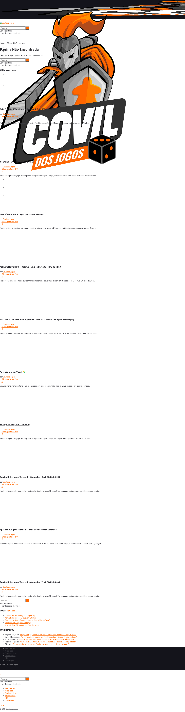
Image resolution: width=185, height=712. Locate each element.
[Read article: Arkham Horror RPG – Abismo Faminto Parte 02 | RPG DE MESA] (92, 247)
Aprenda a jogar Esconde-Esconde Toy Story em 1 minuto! (28, 529)
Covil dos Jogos (9, 114)
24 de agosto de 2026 (10, 379)
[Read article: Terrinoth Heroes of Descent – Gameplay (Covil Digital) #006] (92, 457)
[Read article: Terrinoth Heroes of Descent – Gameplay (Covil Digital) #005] (92, 563)
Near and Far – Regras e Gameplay (17, 161)
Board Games (10, 655)
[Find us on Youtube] (4, 669)
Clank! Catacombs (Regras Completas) (20, 615)
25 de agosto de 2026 (10, 221)
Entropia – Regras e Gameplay (15, 424)
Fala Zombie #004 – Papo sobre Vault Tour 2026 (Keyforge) (28, 109)
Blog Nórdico (10, 648)
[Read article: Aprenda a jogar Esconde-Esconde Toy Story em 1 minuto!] (92, 510)
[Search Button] (1, 25)
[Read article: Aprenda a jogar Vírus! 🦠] (92, 352)
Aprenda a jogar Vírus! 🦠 (12, 372)
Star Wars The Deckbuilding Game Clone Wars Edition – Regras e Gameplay (37, 319)
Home (2, 43)
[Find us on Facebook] (1, 669)
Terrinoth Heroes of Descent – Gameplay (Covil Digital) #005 (30, 582)
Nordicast (9, 651)
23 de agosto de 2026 (10, 432)
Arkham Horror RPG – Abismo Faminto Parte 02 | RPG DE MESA (30, 266)
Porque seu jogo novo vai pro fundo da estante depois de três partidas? (48, 634)
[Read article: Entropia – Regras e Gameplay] (92, 405)
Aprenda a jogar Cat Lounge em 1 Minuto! (21, 618)
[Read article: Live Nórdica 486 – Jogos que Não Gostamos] (92, 195)
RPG (6, 211)
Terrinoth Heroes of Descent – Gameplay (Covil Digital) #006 (30, 477)
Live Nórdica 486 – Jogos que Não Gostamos (22, 214)
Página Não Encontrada (16, 43)
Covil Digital (9, 660)
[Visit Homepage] (63, 170)
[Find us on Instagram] (3, 669)
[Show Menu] (1, 20)
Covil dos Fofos (11, 653)
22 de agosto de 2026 (10, 589)
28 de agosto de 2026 (10, 116)
